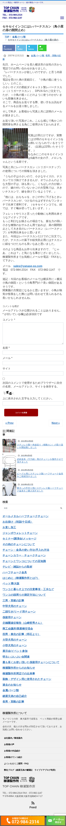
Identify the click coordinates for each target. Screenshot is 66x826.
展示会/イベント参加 (15, 651)
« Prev (9, 423)
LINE (41, 49)
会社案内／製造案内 (13, 738)
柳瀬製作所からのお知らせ (19, 667)
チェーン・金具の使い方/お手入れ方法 (26, 549)
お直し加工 (9, 527)
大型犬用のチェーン (15, 639)
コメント (9, 319)
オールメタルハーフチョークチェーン (26, 516)
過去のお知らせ (12, 684)
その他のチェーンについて (19, 544)
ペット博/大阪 (11, 583)
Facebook (8, 49)
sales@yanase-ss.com (27, 266)
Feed (33, 807)
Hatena (31, 49)
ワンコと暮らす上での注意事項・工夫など (28, 589)
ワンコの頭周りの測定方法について (24, 594)
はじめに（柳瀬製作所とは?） (21, 578)
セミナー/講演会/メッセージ (19, 538)
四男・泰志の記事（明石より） (21, 634)
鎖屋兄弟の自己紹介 (15, 696)
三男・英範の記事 (13, 600)
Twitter (20, 49)
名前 (6, 347)
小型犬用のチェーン (15, 645)
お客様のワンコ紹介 (13, 757)
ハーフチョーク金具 (15, 572)
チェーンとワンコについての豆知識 (24, 561)
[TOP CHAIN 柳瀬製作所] (19, 9)
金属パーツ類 (37, 55)
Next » (56, 423)
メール (7, 358)
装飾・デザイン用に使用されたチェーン (27, 679)
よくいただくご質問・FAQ (16, 763)
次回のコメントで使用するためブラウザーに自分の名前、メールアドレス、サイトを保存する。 (32, 384)
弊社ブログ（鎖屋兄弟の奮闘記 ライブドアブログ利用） (30, 770)
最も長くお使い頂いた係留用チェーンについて (31, 662)
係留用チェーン (12, 617)
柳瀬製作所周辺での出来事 (19, 673)
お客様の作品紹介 (12, 751)
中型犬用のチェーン (15, 606)
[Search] (61, 508)
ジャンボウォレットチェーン (20, 533)
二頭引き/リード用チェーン (19, 611)
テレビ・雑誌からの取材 (17, 566)
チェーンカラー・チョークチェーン (24, 555)
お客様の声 (9, 744)
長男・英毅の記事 (13, 701)
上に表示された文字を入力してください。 (28, 398)
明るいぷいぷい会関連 (16, 656)
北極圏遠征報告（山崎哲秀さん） (23, 622)
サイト (7, 368)
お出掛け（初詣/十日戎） (18, 521)
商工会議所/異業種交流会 (18, 628)
